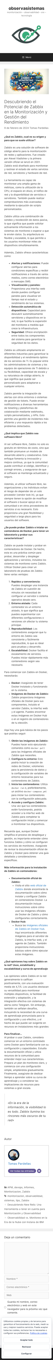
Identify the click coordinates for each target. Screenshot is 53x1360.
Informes (29, 1187)
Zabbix (26, 1191)
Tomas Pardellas (39, 128)
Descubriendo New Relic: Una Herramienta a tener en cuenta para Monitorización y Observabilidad (24, 1209)
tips (18, 1200)
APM (10, 1187)
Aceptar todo (26, 1340)
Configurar (26, 1353)
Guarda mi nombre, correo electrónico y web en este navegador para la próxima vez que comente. (27, 1307)
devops (18, 1187)
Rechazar (26, 1347)
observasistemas (26, 8)
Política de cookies (38, 1333)
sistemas (9, 1200)
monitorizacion (15, 1196)
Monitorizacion (12, 1191)
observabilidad (33, 1196)
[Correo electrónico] (39, 1171)
